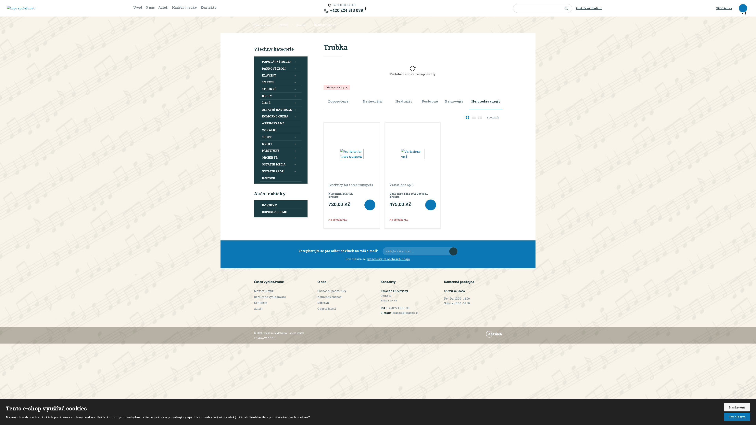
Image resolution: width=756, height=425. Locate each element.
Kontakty (209, 7)
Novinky (269, 205)
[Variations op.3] (412, 154)
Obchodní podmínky (331, 291)
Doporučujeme (274, 212)
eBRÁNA (269, 337)
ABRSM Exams (273, 123)
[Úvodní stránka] (21, 8)
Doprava (323, 303)
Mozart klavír (263, 291)
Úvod (137, 7)
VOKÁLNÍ (269, 130)
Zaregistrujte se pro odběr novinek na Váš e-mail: (338, 251)
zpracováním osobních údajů (388, 259)
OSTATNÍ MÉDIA (274, 164)
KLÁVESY (269, 75)
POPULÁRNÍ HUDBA (277, 62)
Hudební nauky (184, 7)
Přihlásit (453, 251)
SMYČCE (268, 82)
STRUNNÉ (269, 89)
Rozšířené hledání (589, 8)
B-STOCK (268, 178)
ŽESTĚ (266, 103)
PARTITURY (270, 150)
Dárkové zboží (274, 68)
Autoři (163, 7)
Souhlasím (737, 417)
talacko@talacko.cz (404, 313)
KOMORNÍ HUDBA (275, 116)
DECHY (267, 96)
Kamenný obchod (329, 297)
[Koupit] (369, 205)
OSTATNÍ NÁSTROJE (277, 110)
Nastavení (737, 407)
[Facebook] (365, 8)
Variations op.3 (401, 185)
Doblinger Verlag (335, 87)
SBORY (267, 137)
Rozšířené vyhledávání (270, 297)
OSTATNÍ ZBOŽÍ (273, 171)
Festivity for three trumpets (350, 185)
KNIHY (267, 144)
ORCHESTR (270, 157)
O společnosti (326, 308)
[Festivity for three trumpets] (351, 154)
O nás (150, 7)
